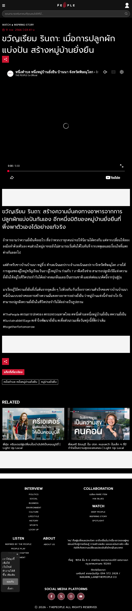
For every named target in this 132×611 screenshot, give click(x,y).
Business (33, 503)
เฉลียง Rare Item (98, 494)
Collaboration (98, 488)
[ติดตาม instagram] (71, 596)
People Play (18, 548)
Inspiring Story (98, 516)
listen (18, 538)
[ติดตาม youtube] (80, 596)
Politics (33, 494)
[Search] (126, 14)
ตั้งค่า (10, 588)
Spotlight (98, 520)
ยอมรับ (10, 581)
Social (34, 498)
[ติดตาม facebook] (51, 596)
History (33, 520)
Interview (34, 488)
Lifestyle (33, 516)
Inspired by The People (18, 544)
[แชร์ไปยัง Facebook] (12, 59)
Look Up (34, 529)
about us (49, 544)
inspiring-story (24, 24)
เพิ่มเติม (11, 574)
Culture (33, 511)
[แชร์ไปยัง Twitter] (20, 59)
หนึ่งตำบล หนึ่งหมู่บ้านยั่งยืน (20, 382)
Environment (33, 507)
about (49, 538)
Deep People (98, 511)
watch (6, 24)
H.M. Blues (98, 498)
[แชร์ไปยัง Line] (27, 59)
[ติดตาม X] (61, 596)
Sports (34, 525)
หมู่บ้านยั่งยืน (49, 382)
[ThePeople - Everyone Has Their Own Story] (66, 7)
